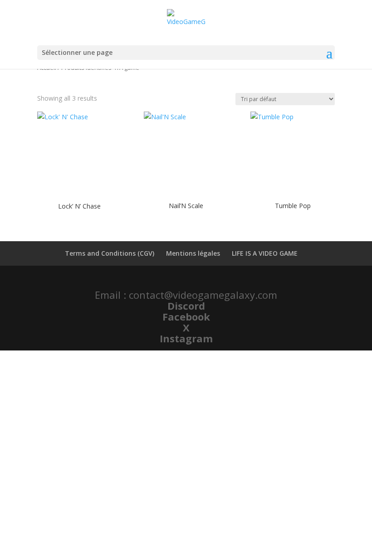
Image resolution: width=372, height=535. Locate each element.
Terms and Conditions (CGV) (109, 253)
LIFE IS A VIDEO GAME (265, 253)
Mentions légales (193, 253)
